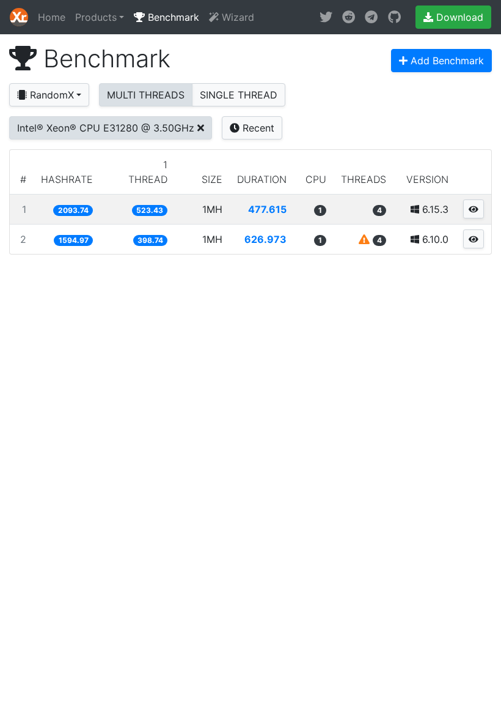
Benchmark (172, 17)
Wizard (236, 17)
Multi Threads (146, 95)
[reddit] (348, 17)
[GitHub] (394, 17)
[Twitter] (326, 17)
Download (458, 17)
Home (51, 17)
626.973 (265, 239)
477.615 (267, 209)
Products (96, 17)
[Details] (473, 208)
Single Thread (238, 95)
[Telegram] (371, 17)
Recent (257, 128)
